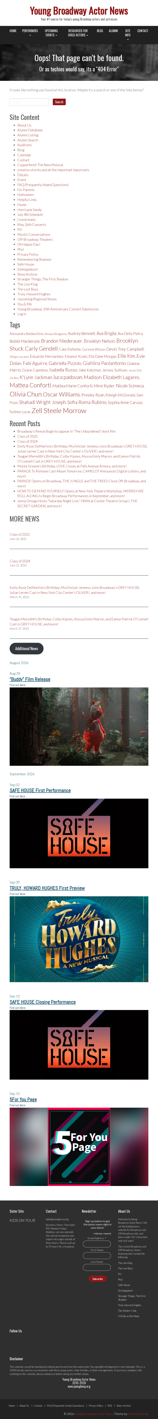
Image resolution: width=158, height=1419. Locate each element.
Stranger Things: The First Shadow (42, 279)
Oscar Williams (61, 394)
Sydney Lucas (20, 412)
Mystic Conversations (33, 234)
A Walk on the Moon (128, 1316)
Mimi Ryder (104, 385)
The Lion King (27, 284)
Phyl (20, 249)
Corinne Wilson (93, 349)
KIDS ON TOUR (22, 1220)
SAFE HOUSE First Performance (40, 790)
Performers (30, 30)
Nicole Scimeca (130, 385)
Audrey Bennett (81, 333)
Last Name (97, 1261)
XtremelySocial (138, 1414)
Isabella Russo (63, 369)
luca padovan (68, 377)
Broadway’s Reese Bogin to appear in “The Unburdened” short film (66, 431)
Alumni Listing (27, 135)
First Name (97, 1250)
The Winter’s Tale (127, 1310)
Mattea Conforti (30, 385)
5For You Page (23, 1099)
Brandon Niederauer (61, 341)
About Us (24, 125)
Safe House (25, 264)
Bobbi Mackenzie (25, 341)
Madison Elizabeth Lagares (111, 377)
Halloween (25, 194)
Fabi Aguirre (35, 363)
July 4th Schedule (30, 214)
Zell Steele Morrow (59, 410)
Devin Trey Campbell (125, 349)
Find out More (17, 685)
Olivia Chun (26, 394)
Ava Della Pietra (130, 333)
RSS (110, 1405)
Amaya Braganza (55, 334)
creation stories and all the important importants (53, 170)
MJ (19, 229)
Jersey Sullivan (114, 370)
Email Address (97, 1238)
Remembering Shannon (34, 259)
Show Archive (27, 274)
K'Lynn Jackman (36, 377)
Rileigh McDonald (120, 395)
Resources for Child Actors (78, 32)
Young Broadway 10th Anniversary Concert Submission (58, 309)
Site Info (127, 32)
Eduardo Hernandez (46, 356)
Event (21, 180)
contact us (49, 1373)
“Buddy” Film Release (30, 679)
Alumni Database (30, 130)
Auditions (24, 145)
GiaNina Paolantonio (104, 363)
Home (13, 30)
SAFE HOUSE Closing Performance (43, 1002)
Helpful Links (27, 199)
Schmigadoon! (27, 269)
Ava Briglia (106, 333)
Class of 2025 (27, 436)
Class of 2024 (27, 441)
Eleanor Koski (76, 356)
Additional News (26, 648)
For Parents (26, 190)
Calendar (24, 155)
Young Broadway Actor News (79, 10)
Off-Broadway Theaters (35, 239)
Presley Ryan (92, 394)
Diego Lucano (19, 357)
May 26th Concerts (31, 224)
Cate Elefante (70, 349)
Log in (21, 314)
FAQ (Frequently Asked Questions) (43, 185)
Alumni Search (27, 140)
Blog (100, 30)
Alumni (113, 30)
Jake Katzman (90, 370)
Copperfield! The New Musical (40, 165)
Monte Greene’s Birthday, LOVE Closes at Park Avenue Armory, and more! (72, 466)
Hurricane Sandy (29, 209)
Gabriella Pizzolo (65, 363)
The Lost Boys (27, 289)
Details (23, 175)
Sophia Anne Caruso (125, 402)
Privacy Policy (27, 254)
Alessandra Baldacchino (26, 334)
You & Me (24, 304)
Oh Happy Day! (28, 244)
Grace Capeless (35, 370)
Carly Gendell (41, 348)
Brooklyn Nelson (99, 341)
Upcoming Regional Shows (37, 299)
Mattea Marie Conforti (72, 385)
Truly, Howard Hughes (33, 294)
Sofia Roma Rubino (87, 402)
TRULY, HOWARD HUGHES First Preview (47, 888)
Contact (142, 30)
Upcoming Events (51, 32)
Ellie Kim (126, 356)
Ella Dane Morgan (102, 356)
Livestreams (26, 219)
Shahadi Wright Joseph (42, 402)
